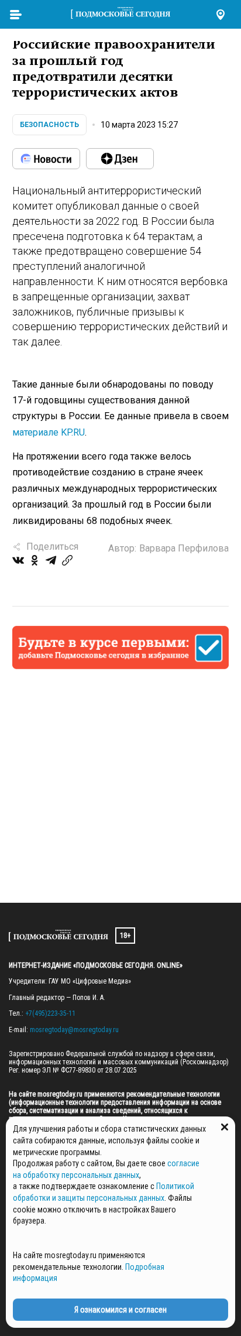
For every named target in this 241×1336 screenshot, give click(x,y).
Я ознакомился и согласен (120, 1309)
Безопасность (49, 125)
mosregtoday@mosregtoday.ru (74, 1030)
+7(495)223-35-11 (50, 1013)
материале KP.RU (48, 432)
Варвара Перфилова (184, 548)
